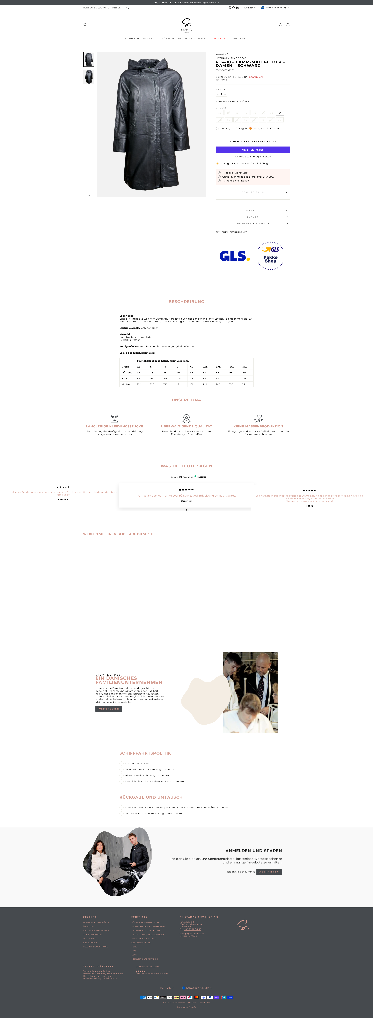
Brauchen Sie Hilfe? (252, 224)
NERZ (134, 947)
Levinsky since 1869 (231, 58)
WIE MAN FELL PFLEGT (143, 939)
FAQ (127, 8)
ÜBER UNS (89, 926)
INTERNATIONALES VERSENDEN (148, 926)
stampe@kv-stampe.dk (192, 933)
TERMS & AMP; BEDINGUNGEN (147, 934)
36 (219, 112)
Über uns (117, 8)
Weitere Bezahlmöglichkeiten (253, 156)
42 (245, 112)
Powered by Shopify (186, 1007)
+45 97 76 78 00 (192, 929)
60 (279, 120)
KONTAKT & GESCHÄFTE (96, 8)
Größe (221, 108)
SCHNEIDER (89, 939)
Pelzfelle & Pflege (192, 38)
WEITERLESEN (108, 709)
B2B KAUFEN (90, 942)
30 (270, 120)
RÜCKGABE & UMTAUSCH (145, 922)
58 (262, 120)
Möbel (167, 38)
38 (228, 112)
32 (271, 112)
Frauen (131, 38)
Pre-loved (240, 38)
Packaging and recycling (144, 959)
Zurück (252, 217)
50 (228, 120)
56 (254, 120)
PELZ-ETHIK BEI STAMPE (96, 930)
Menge (221, 89)
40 (237, 112)
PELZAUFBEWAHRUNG (95, 947)
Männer (149, 38)
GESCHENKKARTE (141, 942)
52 (237, 120)
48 (220, 120)
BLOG (134, 955)
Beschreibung (252, 192)
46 (263, 112)
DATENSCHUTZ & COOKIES (145, 930)
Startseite (221, 54)
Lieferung (253, 210)
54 (245, 120)
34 (280, 112)
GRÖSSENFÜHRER (93, 934)
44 (254, 112)
